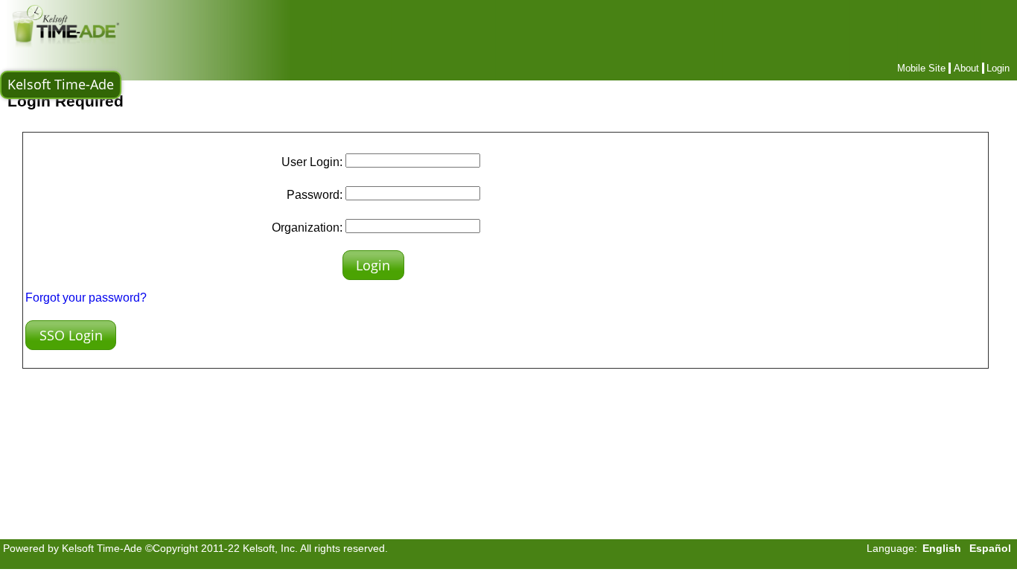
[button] (373, 265)
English (941, 548)
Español (990, 548)
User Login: (311, 162)
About (966, 68)
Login (998, 68)
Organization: (307, 227)
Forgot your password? (86, 297)
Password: (314, 194)
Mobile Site (921, 68)
